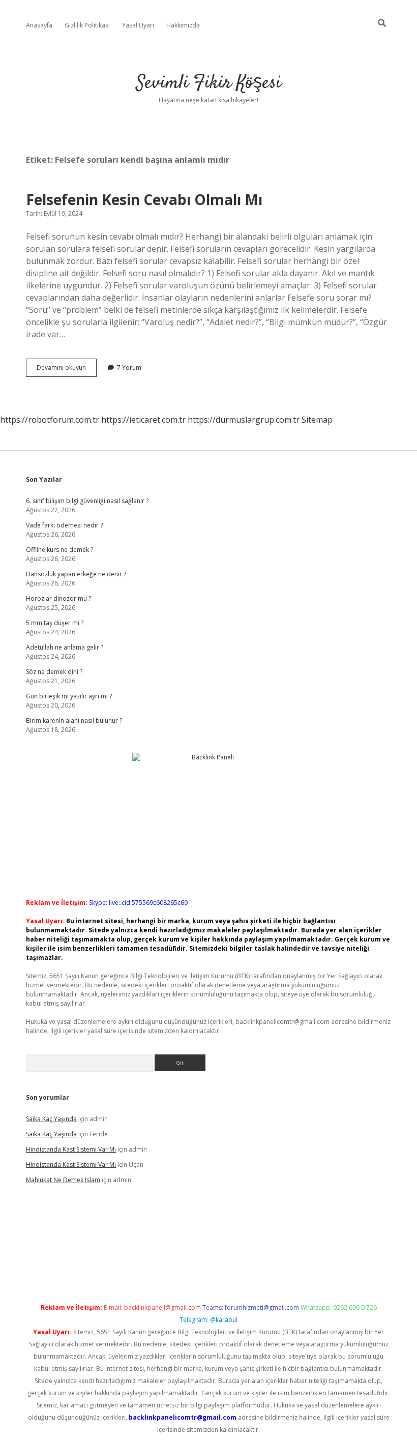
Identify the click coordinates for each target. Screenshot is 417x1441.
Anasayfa (39, 25)
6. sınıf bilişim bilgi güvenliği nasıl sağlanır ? (87, 500)
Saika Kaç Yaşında (51, 1118)
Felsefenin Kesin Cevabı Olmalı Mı (144, 199)
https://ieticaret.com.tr (143, 419)
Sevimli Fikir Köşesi (208, 83)
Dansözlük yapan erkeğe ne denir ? (76, 574)
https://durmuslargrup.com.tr (244, 419)
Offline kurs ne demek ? (59, 549)
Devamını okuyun (67, 370)
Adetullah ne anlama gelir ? (64, 647)
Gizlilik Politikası (87, 25)
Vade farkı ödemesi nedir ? (64, 525)
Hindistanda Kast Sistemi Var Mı (71, 1149)
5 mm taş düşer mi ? (54, 623)
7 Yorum (129, 367)
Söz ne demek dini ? (54, 671)
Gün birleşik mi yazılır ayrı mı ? (69, 696)
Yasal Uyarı (138, 25)
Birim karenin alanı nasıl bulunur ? (74, 720)
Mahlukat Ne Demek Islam (63, 1179)
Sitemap (317, 419)
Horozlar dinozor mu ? (58, 598)
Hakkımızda (183, 25)
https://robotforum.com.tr (49, 419)
